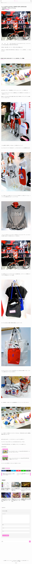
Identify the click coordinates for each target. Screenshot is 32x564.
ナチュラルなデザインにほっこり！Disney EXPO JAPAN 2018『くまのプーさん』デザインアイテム (19, 452)
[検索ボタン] (31, 1)
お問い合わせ (15, 560)
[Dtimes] (16, 1)
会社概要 (5, 560)
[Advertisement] (16, 549)
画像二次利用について (25, 560)
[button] (3, 470)
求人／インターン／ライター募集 (16, 561)
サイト (3, 531)
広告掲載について (19, 560)
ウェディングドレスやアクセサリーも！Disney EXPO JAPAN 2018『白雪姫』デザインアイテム (19, 458)
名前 (2, 524)
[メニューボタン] (1, 1)
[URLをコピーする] (28, 470)
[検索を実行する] (30, 541)
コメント (3, 513)
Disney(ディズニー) (7, 9)
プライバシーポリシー (9, 560)
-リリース (3, 9)
